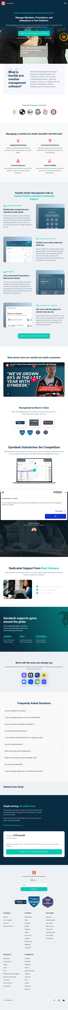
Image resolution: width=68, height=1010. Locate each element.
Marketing (27, 929)
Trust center (6, 980)
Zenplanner (28, 964)
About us (5, 917)
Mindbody (27, 958)
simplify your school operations (34, 33)
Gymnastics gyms (50, 932)
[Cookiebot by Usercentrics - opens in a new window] (54, 492)
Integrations (28, 947)
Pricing (5, 964)
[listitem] (34, 520)
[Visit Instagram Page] (59, 1000)
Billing (26, 920)
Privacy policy (6, 986)
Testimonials (6, 958)
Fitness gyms (49, 929)
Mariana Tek (28, 986)
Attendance (28, 923)
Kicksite (27, 967)
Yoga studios (49, 923)
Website (27, 932)
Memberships (28, 917)
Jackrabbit (27, 961)
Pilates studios (49, 926)
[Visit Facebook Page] (54, 1000)
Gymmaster (28, 977)
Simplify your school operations (34, 851)
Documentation (7, 961)
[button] (65, 3)
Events (5, 967)
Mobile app (27, 944)
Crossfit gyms (49, 938)
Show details (59, 511)
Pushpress (27, 973)
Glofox (26, 980)
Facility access (28, 941)
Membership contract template (11, 973)
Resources (6, 923)
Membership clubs (50, 920)
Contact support (7, 920)
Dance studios (49, 935)
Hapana (27, 983)
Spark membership (29, 970)
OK (55, 516)
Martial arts (49, 917)
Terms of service (7, 983)
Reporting (27, 938)
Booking (27, 926)
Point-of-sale (28, 935)
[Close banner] (65, 492)
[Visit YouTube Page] (64, 1000)
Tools (4, 970)
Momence (27, 989)
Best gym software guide (9, 977)
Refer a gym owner (8, 926)
